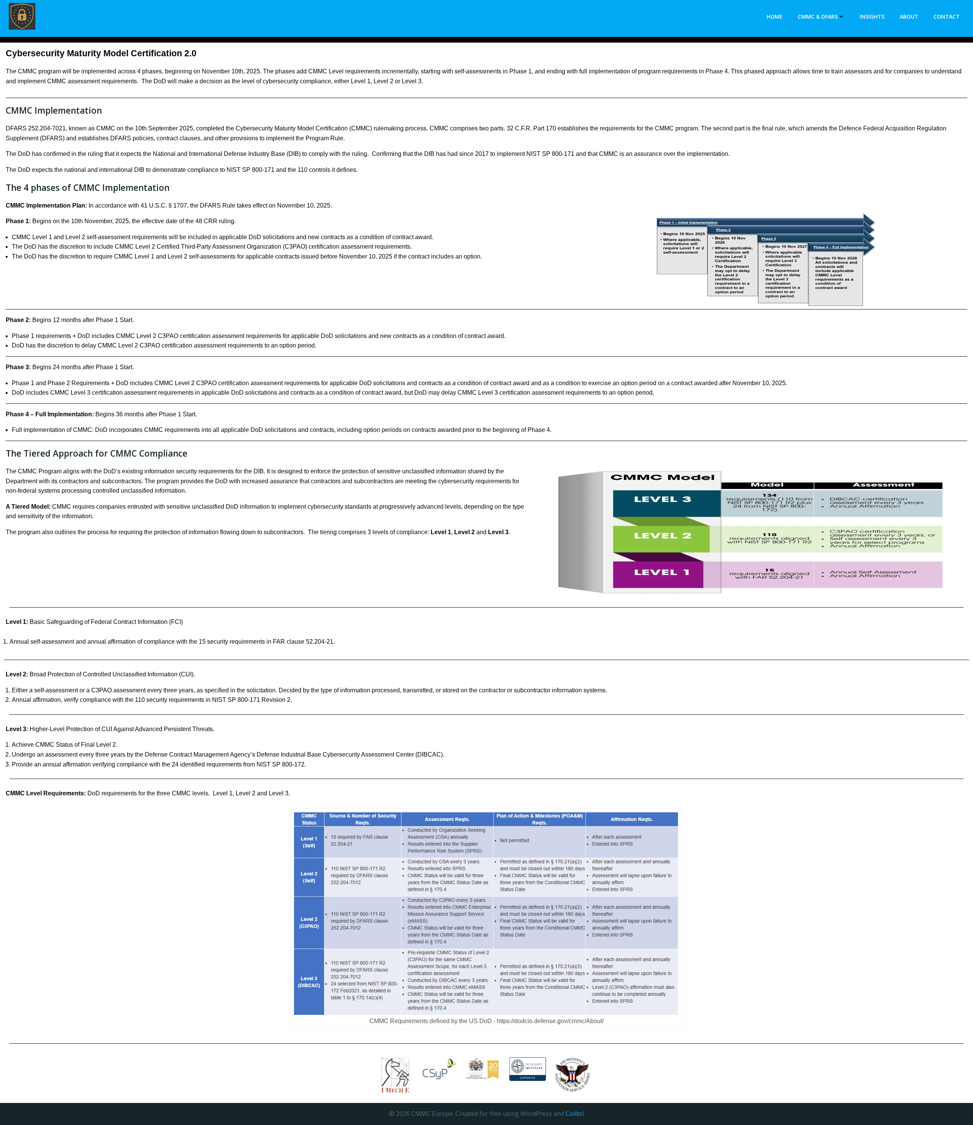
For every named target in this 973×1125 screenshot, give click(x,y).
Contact (946, 16)
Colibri (575, 1113)
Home (775, 16)
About (909, 16)
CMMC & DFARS (818, 16)
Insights (872, 16)
